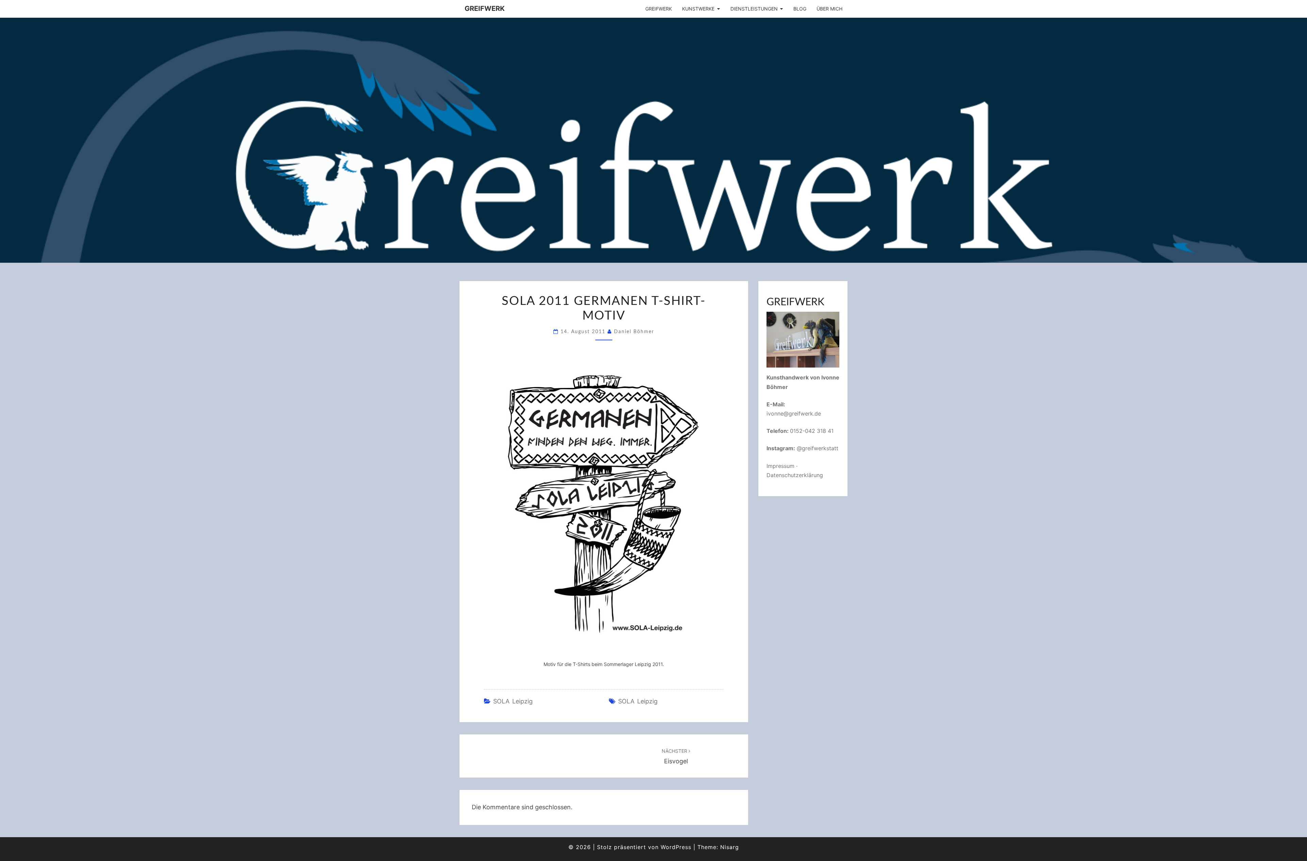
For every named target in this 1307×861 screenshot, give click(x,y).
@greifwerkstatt (817, 448)
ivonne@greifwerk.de (794, 413)
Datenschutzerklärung (795, 475)
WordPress (676, 847)
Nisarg (729, 847)
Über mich (829, 9)
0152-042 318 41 (812, 430)
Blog (799, 9)
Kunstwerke (698, 9)
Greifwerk (485, 8)
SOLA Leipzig (513, 701)
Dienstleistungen (754, 9)
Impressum (780, 465)
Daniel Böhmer (634, 331)
